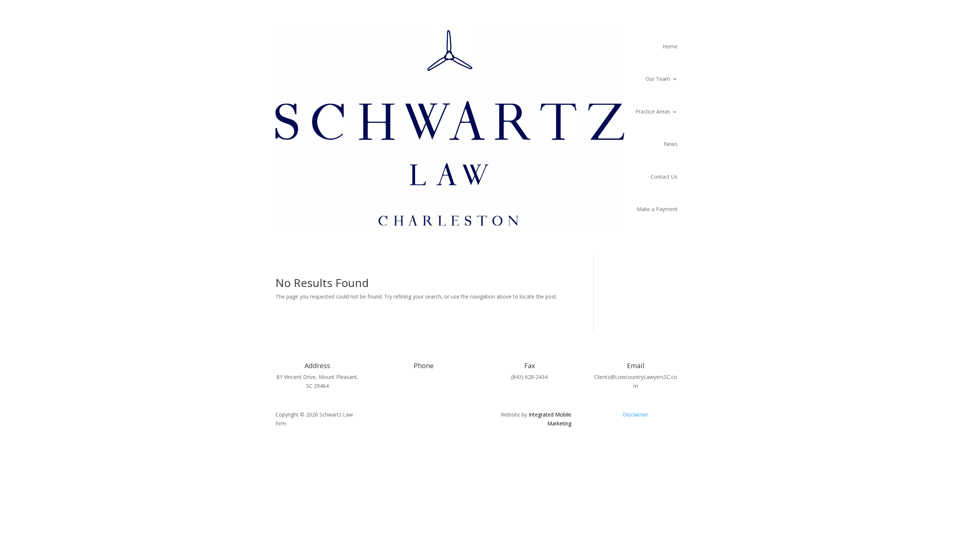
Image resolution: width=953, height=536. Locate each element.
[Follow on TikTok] (438, 416)
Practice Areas (652, 111)
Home (670, 46)
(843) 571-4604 (423, 376)
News (671, 143)
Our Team (658, 78)
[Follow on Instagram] (424, 416)
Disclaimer (635, 414)
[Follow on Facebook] (409, 416)
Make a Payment (657, 209)
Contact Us (664, 176)
